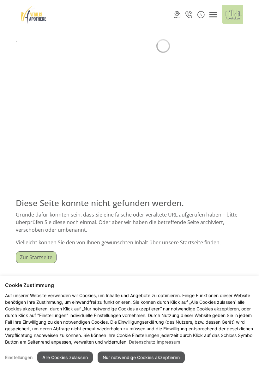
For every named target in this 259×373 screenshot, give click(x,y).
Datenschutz (142, 342)
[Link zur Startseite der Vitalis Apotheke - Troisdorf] (33, 14)
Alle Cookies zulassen (65, 357)
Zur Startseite (36, 257)
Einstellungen (19, 357)
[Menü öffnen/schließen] (213, 14)
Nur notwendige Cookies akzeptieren (141, 357)
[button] (200, 14)
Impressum (168, 342)
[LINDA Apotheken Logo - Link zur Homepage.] (232, 14)
